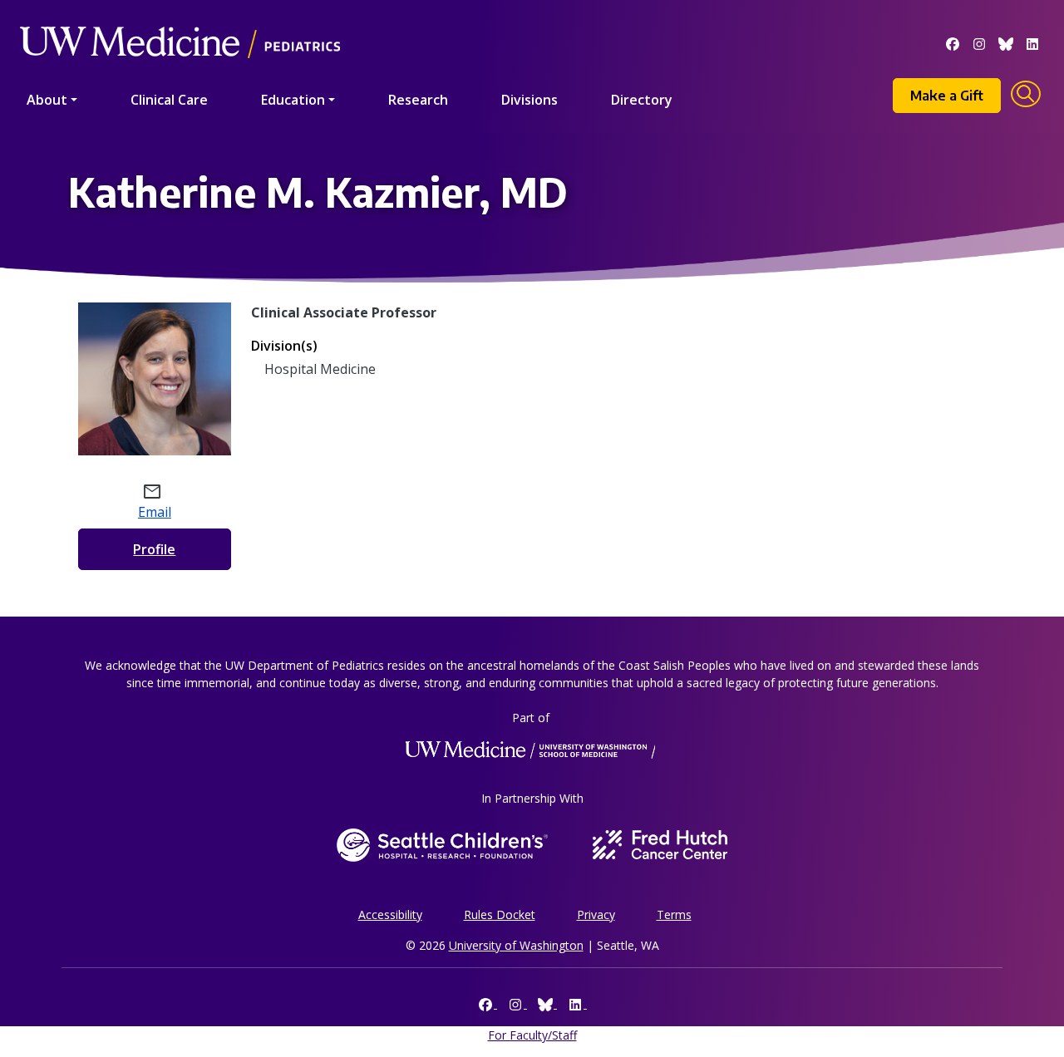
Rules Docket (499, 914)
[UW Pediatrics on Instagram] (979, 42)
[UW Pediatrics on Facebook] (952, 42)
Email (154, 512)
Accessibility (390, 914)
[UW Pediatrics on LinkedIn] (1032, 42)
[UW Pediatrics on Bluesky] (1006, 42)
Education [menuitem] (293, 100)
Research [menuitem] (418, 100)
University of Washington (516, 945)
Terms (674, 914)
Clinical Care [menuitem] (169, 100)
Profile (154, 549)
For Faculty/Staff (532, 1035)
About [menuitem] (47, 100)
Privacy (596, 914)
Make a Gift (946, 95)
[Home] (180, 18)
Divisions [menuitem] (529, 100)
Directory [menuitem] (641, 100)
